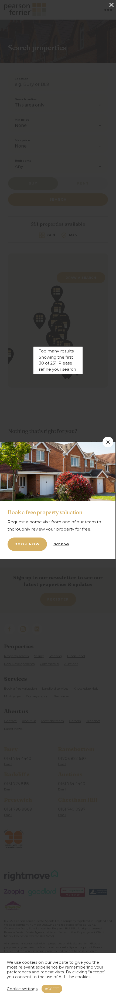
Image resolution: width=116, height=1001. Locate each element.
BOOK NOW (27, 544)
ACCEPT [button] (52, 989)
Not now (61, 544)
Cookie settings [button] (22, 989)
